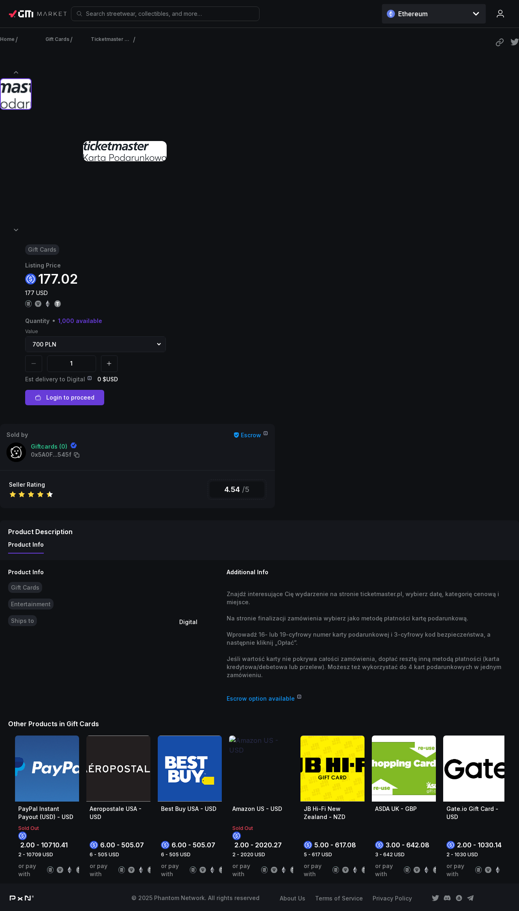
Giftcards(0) (49, 446)
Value (31, 331)
